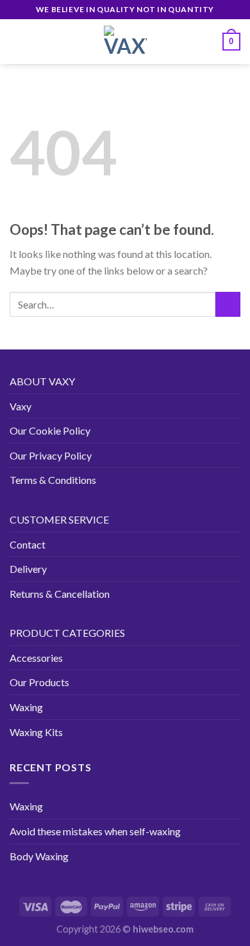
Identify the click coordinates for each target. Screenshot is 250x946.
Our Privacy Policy (51, 455)
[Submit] (227, 304)
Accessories (36, 658)
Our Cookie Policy (50, 430)
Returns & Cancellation (60, 594)
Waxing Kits (36, 732)
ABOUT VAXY (42, 381)
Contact (28, 544)
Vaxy (20, 406)
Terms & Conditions (53, 480)
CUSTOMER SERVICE (59, 519)
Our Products (39, 682)
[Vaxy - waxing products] (125, 41)
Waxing (26, 707)
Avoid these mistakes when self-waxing (95, 831)
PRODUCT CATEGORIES (67, 633)
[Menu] (17, 41)
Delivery (28, 569)
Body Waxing (39, 856)
